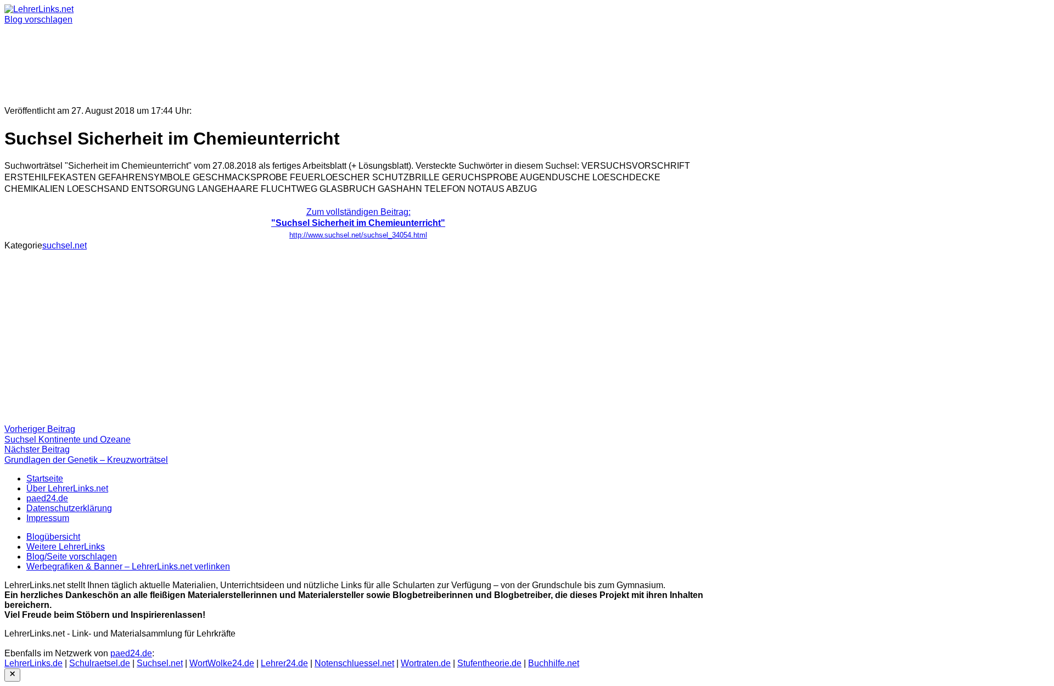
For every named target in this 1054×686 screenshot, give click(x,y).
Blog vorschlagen (38, 19)
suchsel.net (64, 245)
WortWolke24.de (221, 663)
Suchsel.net (160, 663)
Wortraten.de (426, 663)
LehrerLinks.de (33, 663)
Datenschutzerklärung (69, 508)
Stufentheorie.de (489, 663)
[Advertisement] (333, 60)
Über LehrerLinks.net (67, 488)
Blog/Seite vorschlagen (71, 556)
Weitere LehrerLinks (65, 546)
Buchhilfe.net (553, 663)
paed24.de (47, 498)
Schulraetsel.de (99, 663)
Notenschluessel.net (354, 663)
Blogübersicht (53, 536)
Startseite (44, 478)
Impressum (47, 518)
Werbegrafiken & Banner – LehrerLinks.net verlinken (128, 566)
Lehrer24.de (284, 663)
